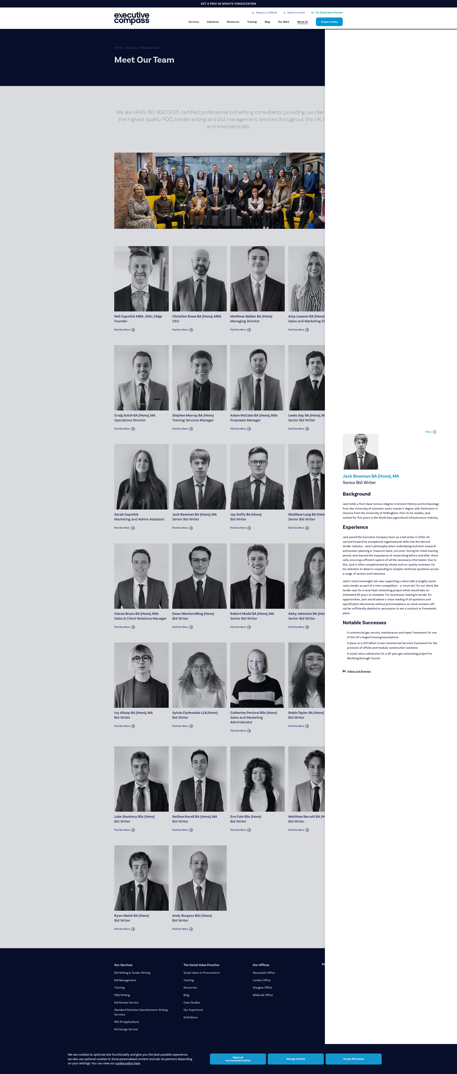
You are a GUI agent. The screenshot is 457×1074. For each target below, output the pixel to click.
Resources (233, 21)
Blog (267, 21)
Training (252, 21)
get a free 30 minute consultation (228, 3)
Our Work (283, 21)
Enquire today (329, 21)
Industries (213, 21)
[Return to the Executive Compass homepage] (132, 18)
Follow (359, 671)
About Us (302, 21)
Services (194, 21)
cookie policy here (127, 1063)
